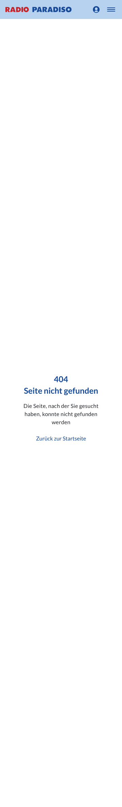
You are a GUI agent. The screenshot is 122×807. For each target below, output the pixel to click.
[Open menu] (111, 9)
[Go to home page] (38, 9)
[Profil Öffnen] (96, 9)
